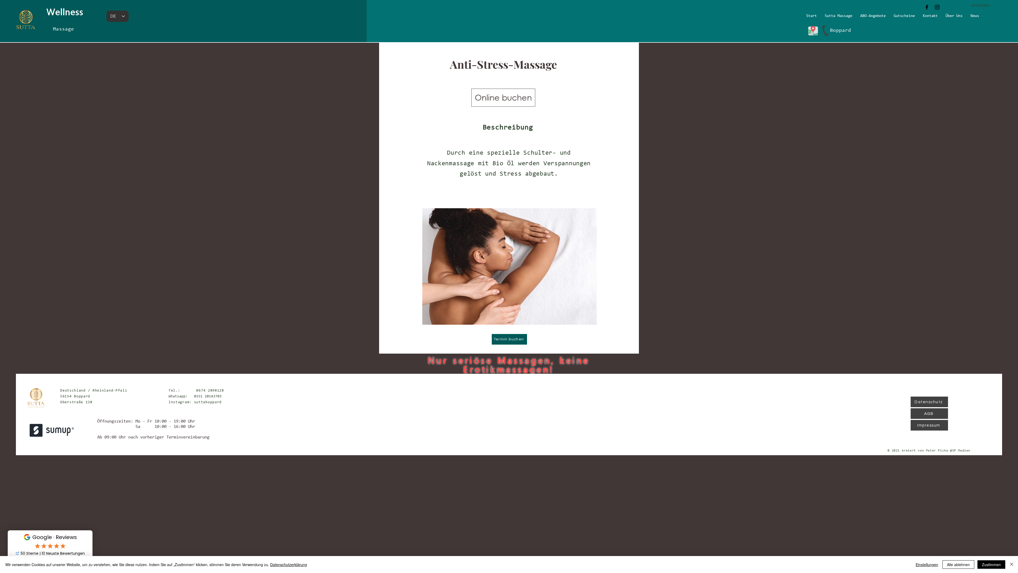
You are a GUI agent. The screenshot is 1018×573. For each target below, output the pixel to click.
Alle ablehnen (958, 564)
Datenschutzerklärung (288, 564)
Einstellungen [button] (927, 564)
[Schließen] (1011, 564)
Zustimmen (991, 564)
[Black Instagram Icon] (937, 7)
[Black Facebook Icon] (927, 7)
